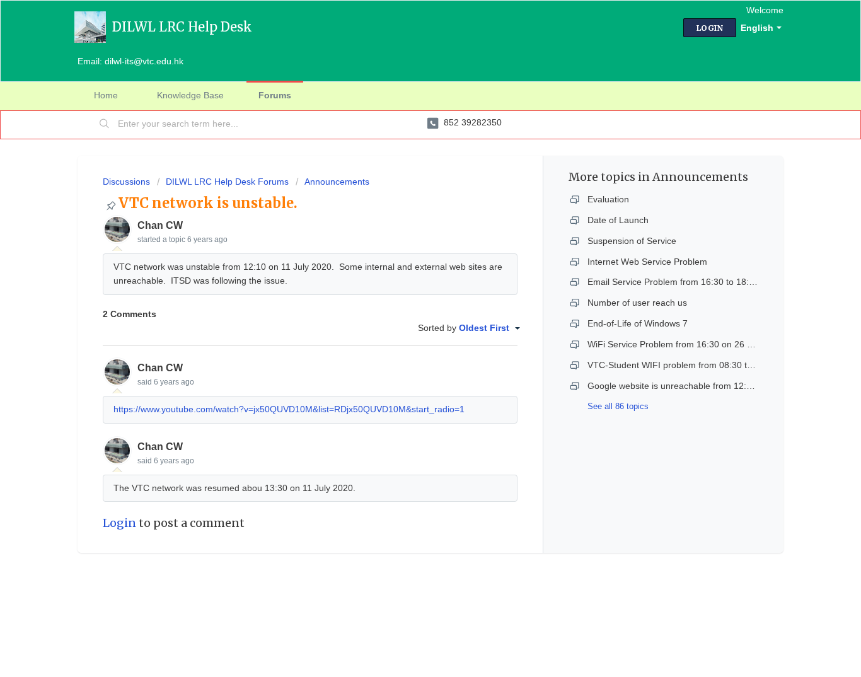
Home (106, 95)
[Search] (105, 124)
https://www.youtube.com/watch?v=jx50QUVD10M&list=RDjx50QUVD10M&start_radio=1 (289, 409)
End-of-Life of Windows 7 (637, 323)
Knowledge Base (190, 95)
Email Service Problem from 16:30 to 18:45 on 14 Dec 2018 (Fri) (716, 282)
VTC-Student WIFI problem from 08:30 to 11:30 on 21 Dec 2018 (715, 365)
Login (119, 523)
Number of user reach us (637, 303)
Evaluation (608, 199)
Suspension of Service (631, 241)
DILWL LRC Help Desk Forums (227, 181)
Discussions (126, 181)
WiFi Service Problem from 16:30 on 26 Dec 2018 (686, 344)
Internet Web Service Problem (647, 262)
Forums (274, 95)
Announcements (336, 181)
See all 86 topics (618, 406)
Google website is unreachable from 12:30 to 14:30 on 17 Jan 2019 (722, 386)
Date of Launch (618, 220)
